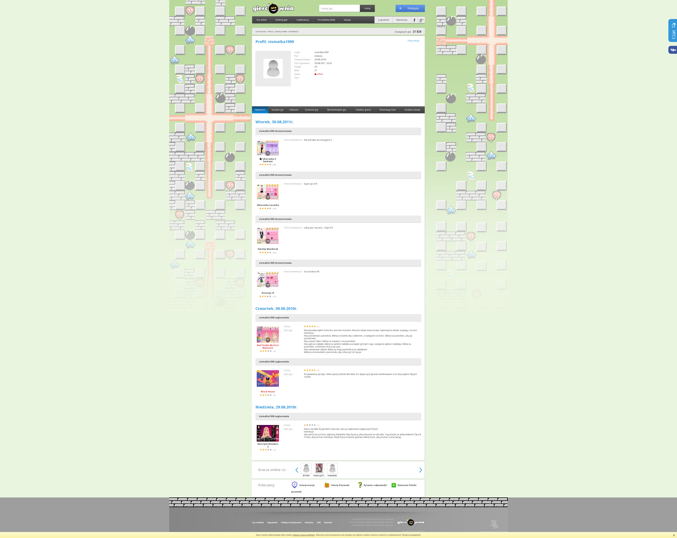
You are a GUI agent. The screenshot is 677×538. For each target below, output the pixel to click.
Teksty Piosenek (340, 485)
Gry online (262, 19)
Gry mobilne (258, 522)
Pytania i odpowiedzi (375, 485)
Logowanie (383, 19)
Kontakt (328, 522)
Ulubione (293, 109)
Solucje (347, 19)
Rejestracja (401, 19)
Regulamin (272, 522)
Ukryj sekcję (413, 40)
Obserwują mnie (387, 109)
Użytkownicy (303, 19)
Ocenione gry (311, 109)
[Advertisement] (391, 75)
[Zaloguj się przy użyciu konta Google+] (421, 20)
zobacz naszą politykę (303, 535)
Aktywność (260, 109)
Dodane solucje (412, 109)
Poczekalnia (326, 19)
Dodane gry (277, 109)
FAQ (319, 522)
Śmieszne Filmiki (407, 485)
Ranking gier (282, 19)
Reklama (309, 522)
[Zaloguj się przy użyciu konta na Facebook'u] (414, 20)
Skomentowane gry (336, 109)
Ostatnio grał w (363, 109)
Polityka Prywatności (291, 522)
